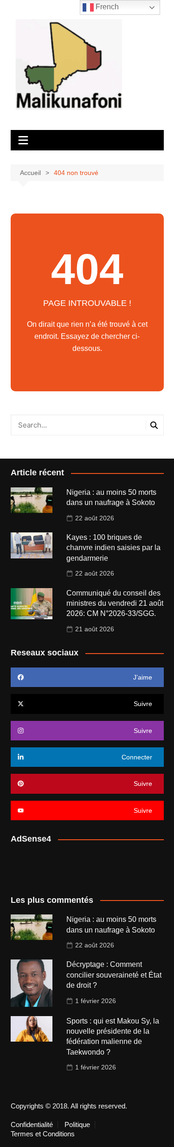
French (106, 7)
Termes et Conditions (43, 1134)
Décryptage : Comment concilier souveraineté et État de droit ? (113, 974)
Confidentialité (32, 1124)
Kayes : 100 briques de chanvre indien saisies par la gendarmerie (113, 547)
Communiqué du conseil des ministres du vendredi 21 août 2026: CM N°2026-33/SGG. (114, 603)
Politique (77, 1124)
